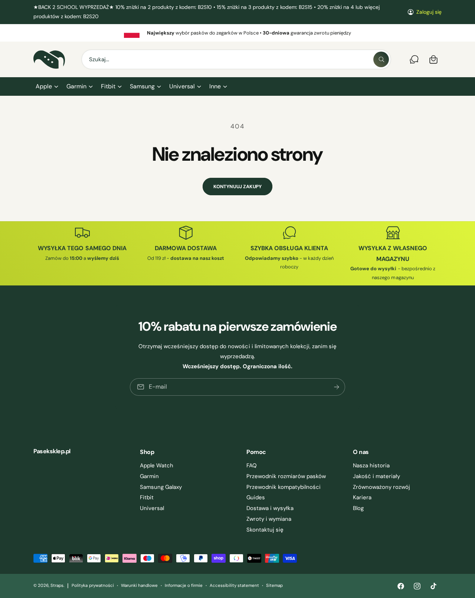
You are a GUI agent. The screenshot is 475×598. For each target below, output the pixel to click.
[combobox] (236, 59)
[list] (237, 32)
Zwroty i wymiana (268, 519)
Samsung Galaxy (161, 487)
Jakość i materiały (376, 476)
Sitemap (274, 585)
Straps (56, 585)
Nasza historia (371, 465)
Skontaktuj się (265, 529)
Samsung (142, 86)
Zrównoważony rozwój (381, 487)
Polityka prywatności (93, 585)
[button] (46, 86)
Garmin (76, 86)
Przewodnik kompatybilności (283, 487)
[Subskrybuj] (336, 387)
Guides (255, 497)
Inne (215, 86)
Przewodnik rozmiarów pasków (286, 476)
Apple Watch (156, 465)
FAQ (251, 465)
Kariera (362, 497)
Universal (181, 86)
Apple (44, 86)
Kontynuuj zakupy (237, 186)
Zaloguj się (429, 12)
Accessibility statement (234, 585)
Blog (358, 508)
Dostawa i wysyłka (270, 508)
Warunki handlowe (139, 585)
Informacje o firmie (184, 585)
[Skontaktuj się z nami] (414, 59)
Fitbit (108, 86)
